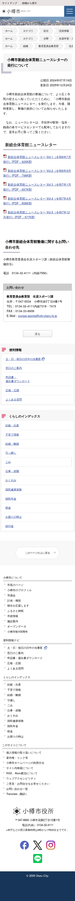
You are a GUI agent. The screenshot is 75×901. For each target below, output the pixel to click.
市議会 (11, 595)
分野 (46, 38)
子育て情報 (12, 434)
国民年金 (10, 499)
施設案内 (12, 621)
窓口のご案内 (14, 368)
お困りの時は (13, 517)
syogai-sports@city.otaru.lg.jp (37, 315)
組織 (25, 46)
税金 (8, 507)
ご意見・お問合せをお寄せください (28, 784)
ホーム (9, 30)
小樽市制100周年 (17, 632)
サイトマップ (9, 3)
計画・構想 (14, 600)
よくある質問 (14, 399)
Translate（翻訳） (17, 794)
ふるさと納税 (15, 611)
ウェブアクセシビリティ (21, 778)
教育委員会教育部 (49, 46)
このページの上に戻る (37, 553)
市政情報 (12, 616)
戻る (37, 334)
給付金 (9, 526)
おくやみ (10, 480)
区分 (46, 30)
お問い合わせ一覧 (17, 789)
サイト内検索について (19, 768)
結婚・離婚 (12, 444)
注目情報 (64, 30)
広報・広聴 (12, 390)
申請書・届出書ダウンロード (18, 379)
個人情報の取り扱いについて (23, 752)
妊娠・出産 (12, 425)
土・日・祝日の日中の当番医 (23, 359)
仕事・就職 (12, 471)
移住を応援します (18, 605)
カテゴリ (28, 30)
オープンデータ (16, 626)
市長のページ (15, 585)
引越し (11, 700)
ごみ (8, 462)
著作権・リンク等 (17, 758)
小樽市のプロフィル (19, 590)
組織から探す (29, 3)
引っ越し (10, 453)
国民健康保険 (13, 489)
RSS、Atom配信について (22, 773)
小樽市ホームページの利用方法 (25, 763)
